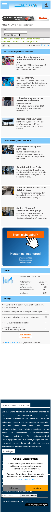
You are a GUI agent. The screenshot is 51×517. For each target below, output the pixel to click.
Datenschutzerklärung (25, 479)
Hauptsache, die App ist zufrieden (28, 147)
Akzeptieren (37, 488)
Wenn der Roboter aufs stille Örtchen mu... (31, 188)
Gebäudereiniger (24, 415)
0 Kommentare (11, 342)
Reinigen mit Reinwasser (29, 118)
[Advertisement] (25, 374)
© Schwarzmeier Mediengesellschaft (15, 501)
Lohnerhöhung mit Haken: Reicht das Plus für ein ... (30, 99)
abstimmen (25, 334)
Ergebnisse (25, 337)
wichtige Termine (41, 443)
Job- (47, 439)
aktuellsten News (18, 446)
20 (45, 45)
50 (48, 45)
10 (42, 45)
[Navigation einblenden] (5, 6)
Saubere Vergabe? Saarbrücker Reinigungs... (29, 209)
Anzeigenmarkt (12, 443)
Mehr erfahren (14, 488)
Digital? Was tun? (25, 77)
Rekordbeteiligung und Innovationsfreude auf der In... (30, 59)
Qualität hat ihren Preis (28, 167)
